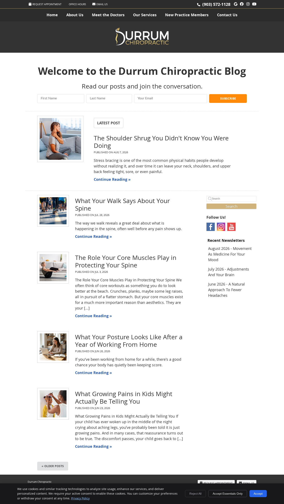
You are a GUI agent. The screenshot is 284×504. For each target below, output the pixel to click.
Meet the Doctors (108, 14)
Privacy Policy (80, 498)
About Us (74, 14)
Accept (258, 493)
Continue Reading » (112, 179)
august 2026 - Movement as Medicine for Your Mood (230, 254)
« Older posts (53, 466)
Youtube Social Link (231, 227)
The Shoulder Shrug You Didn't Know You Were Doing (161, 142)
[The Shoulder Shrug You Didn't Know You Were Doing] (60, 139)
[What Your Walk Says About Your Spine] (53, 211)
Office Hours (77, 4)
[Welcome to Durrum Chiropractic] (142, 43)
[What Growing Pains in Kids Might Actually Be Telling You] (53, 404)
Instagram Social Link (221, 227)
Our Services (145, 14)
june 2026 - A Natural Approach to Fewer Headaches (226, 290)
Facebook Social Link (210, 227)
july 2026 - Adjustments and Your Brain (228, 272)
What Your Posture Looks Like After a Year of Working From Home (129, 341)
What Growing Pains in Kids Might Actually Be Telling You (123, 397)
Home (52, 14)
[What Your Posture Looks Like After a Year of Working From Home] (53, 347)
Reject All (195, 493)
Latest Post (108, 122)
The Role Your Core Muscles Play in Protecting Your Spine (125, 261)
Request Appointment (47, 4)
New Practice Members (187, 14)
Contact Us (227, 14)
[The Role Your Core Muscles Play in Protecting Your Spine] (53, 267)
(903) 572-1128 (216, 4)
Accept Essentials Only (228, 493)
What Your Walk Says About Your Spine (122, 204)
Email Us (102, 4)
